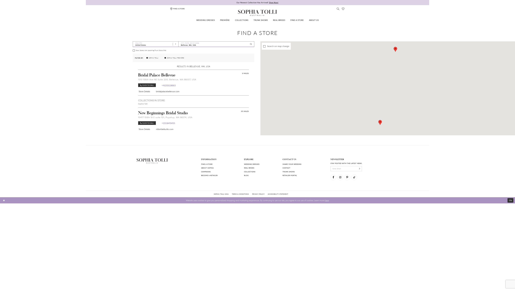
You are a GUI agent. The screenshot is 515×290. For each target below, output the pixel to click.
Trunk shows (289, 172)
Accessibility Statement (278, 194)
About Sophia (207, 168)
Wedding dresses (252, 164)
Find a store (207, 164)
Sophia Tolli (142, 103)
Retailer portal (290, 175)
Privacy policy (258, 194)
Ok (510, 200)
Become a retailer (209, 175)
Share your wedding (292, 164)
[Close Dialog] (4, 200)
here (327, 200)
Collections (249, 172)
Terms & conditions (240, 194)
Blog (246, 175)
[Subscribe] (359, 168)
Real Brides (249, 168)
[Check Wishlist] (343, 8)
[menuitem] (205, 20)
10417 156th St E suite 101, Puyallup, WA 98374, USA (165, 117)
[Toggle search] (338, 8)
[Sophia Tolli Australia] (257, 13)
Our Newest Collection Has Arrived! (257, 2)
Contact (286, 168)
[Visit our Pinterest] (347, 177)
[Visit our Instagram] (340, 177)
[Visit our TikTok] (354, 177)
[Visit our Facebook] (333, 177)
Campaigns (206, 172)
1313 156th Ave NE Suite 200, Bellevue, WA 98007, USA (167, 79)
